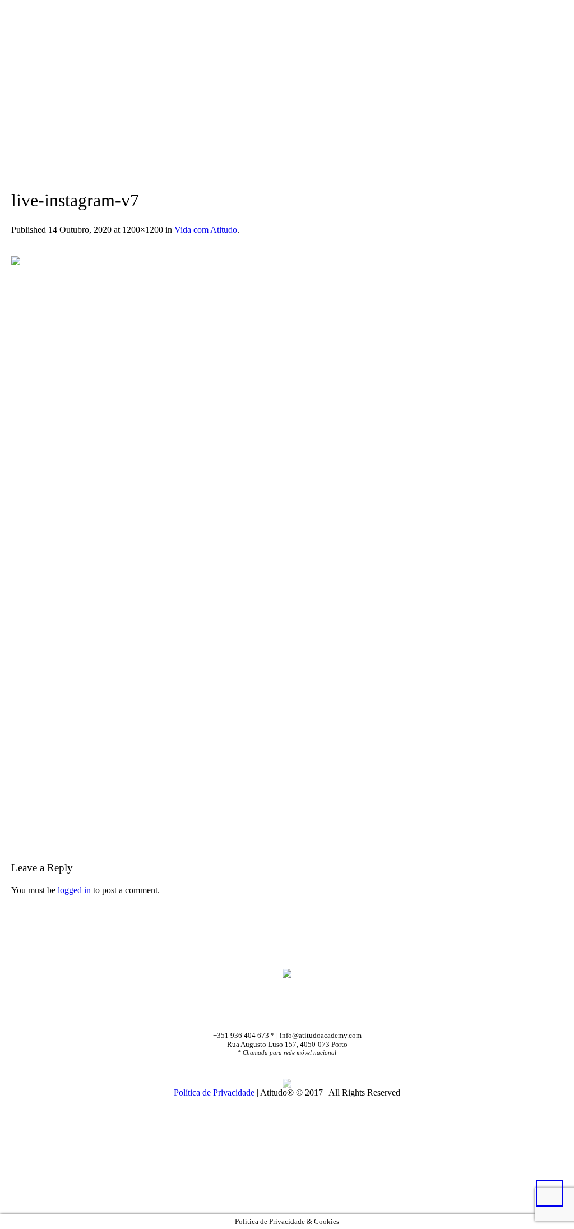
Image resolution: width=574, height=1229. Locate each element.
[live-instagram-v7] (287, 532)
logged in (74, 890)
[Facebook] (272, 1011)
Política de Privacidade (214, 1092)
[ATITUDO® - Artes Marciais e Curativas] (287, 973)
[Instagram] (306, 1011)
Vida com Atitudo (205, 229)
